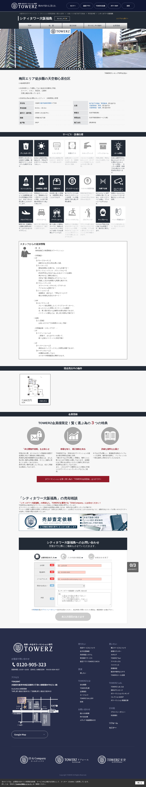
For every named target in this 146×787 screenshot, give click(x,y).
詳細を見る (43, 401)
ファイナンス (115, 665)
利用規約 (36, 610)
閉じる (140, 783)
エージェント (84, 695)
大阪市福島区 (43, 103)
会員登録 (116, 26)
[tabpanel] (73, 48)
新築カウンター (116, 651)
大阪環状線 (93, 105)
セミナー (73, 6)
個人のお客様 (84, 713)
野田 (99, 105)
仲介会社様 (84, 717)
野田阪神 (104, 103)
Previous (20, 48)
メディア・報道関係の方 (88, 720)
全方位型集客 (85, 651)
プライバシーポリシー (49, 610)
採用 (128, 6)
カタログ (114, 654)
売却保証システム (86, 654)
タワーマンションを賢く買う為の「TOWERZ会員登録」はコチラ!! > (73, 479)
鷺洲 (49, 103)
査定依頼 (73, 26)
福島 (99, 108)
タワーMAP (114, 6)
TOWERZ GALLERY (86, 698)
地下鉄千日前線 (94, 103)
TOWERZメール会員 (118, 675)
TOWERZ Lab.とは (117, 687)
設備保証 (114, 668)
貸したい (83, 673)
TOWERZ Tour (116, 658)
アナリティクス (116, 661)
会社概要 (83, 684)
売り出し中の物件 (95, 26)
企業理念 (83, 691)
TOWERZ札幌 (84, 688)
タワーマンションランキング (120, 693)
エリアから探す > (122, 18)
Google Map (20, 734)
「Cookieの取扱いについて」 (23, 784)
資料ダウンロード (117, 690)
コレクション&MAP (117, 697)
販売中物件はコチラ (118, 672)
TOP (29, 26)
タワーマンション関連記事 (119, 700)
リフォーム (113, 722)
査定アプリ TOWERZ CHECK (89, 661)
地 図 (51, 26)
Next (125, 48)
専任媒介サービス (86, 658)
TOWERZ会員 (100, 6)
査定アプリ (86, 6)
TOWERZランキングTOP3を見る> (116, 73)
